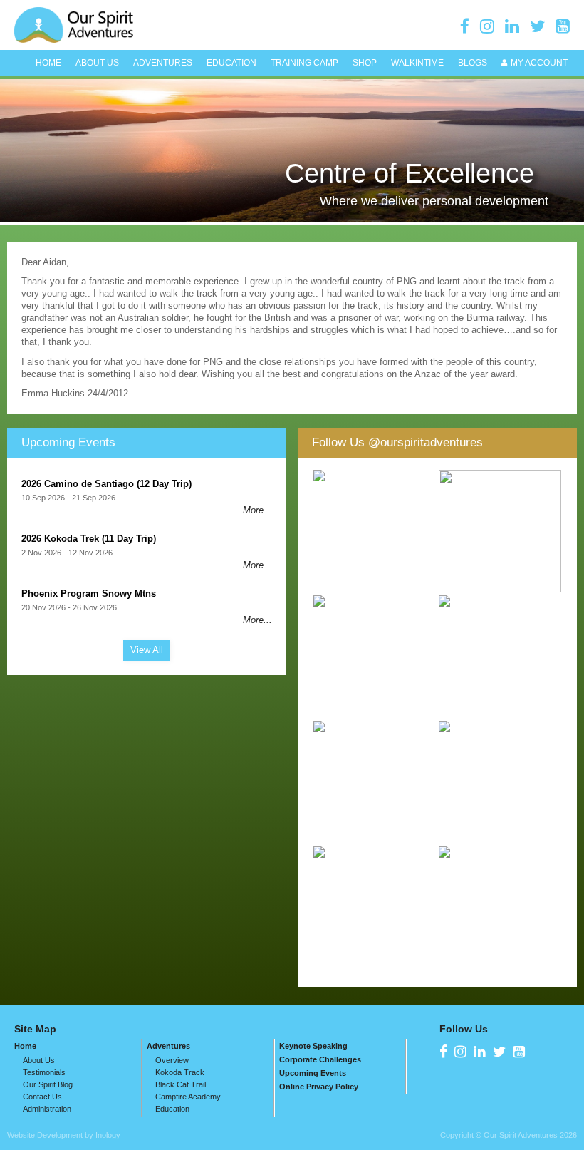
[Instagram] (487, 26)
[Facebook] (464, 26)
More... (257, 510)
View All (146, 650)
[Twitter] (537, 26)
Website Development (45, 1135)
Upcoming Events (68, 442)
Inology (107, 1135)
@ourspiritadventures (425, 442)
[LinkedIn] (512, 26)
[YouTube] (563, 26)
